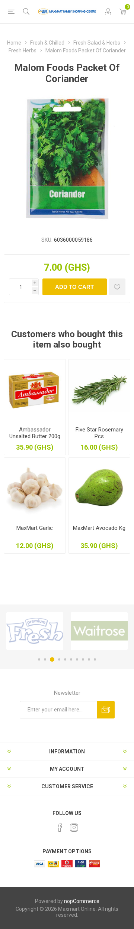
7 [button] (77, 659)
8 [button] (83, 659)
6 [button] (71, 659)
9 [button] (89, 659)
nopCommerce (81, 901)
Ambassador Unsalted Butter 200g (34, 433)
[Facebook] (60, 828)
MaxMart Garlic (34, 528)
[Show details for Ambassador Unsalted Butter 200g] (35, 390)
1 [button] (39, 659)
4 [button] (59, 659)
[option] (35, 631)
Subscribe (106, 709)
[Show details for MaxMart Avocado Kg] (99, 488)
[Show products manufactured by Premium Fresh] (34, 631)
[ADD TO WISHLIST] (117, 286)
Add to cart (74, 287)
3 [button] (52, 659)
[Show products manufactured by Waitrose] (99, 631)
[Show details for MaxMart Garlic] (35, 488)
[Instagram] (74, 828)
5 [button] (65, 659)
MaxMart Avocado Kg (99, 528)
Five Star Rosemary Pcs (99, 433)
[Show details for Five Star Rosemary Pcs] (99, 390)
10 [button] (95, 659)
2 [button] (45, 659)
